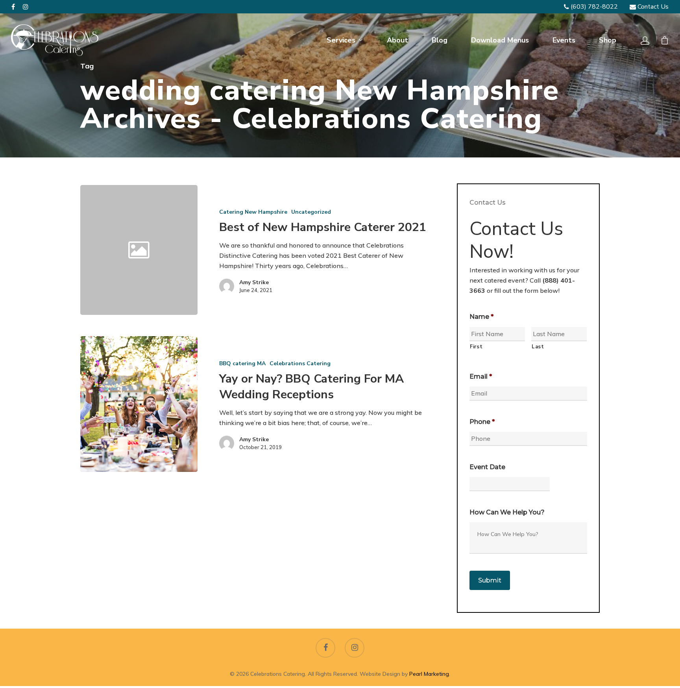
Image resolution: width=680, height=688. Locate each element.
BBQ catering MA (242, 363)
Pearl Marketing (429, 673)
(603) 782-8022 (593, 6)
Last (538, 346)
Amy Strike (254, 282)
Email (480, 376)
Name (481, 316)
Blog (439, 40)
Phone (482, 421)
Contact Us (652, 6)
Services (341, 40)
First (476, 346)
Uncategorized (311, 212)
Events (563, 40)
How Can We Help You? (507, 512)
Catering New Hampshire (253, 212)
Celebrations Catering (300, 363)
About (397, 40)
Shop (607, 40)
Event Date (487, 467)
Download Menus (500, 40)
